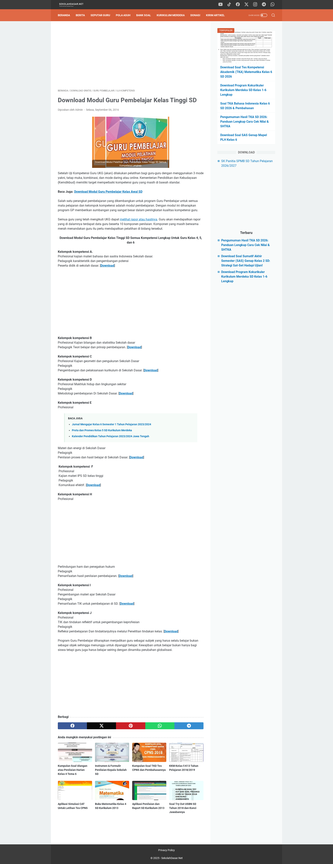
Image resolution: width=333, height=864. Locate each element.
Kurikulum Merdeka (171, 15)
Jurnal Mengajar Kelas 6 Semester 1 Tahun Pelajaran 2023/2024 (111, 424)
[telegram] (264, 5)
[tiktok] (229, 5)
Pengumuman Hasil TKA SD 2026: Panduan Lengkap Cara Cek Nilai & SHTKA (244, 121)
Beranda (64, 15)
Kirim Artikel (215, 15)
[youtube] (220, 5)
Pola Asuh (123, 15)
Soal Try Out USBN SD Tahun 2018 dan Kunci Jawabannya (182, 808)
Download (107, 265)
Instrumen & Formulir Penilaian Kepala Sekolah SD (111, 769)
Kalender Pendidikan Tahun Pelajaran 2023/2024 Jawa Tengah (110, 436)
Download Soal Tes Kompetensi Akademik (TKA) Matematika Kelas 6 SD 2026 (246, 71)
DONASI (195, 15)
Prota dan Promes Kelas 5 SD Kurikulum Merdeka (102, 430)
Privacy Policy (166, 850)
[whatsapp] (272, 5)
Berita (80, 15)
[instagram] (255, 5)
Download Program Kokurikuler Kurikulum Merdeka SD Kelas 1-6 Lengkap (243, 90)
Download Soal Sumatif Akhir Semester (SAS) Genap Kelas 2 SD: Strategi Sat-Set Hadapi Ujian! (245, 260)
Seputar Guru (100, 15)
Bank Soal (143, 15)
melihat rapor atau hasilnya (138, 219)
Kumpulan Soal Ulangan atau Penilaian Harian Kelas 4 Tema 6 (72, 769)
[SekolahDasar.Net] (75, 4)
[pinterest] (130, 725)
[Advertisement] (131, 55)
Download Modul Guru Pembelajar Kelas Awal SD (108, 191)
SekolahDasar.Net (172, 858)
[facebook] (237, 5)
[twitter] (246, 5)
